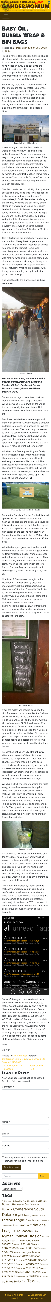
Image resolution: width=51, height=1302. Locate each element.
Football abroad (39, 1215)
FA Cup (16, 1215)
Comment (8, 1086)
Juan (15, 1225)
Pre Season (23, 1231)
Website (6, 1145)
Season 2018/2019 (27, 1268)
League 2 (25, 1225)
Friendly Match (33, 1220)
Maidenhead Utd (36, 1059)
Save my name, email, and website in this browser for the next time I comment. (26, 1159)
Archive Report (7, 1201)
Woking (37, 1282)
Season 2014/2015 (26, 1260)
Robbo (34, 1231)
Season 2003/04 (26, 1248)
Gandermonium (38, 1294)
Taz (30, 1281)
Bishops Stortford (19, 1201)
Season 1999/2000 (20, 1240)
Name (6, 1121)
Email (5, 1133)
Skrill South (35, 1276)
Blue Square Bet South (37, 1201)
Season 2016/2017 (27, 1264)
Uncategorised (19, 1055)
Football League (13, 1220)
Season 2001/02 (21, 1244)
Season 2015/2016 (11, 1062)
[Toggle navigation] (6, 16)
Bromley (20, 1205)
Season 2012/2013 (21, 1256)
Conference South (11, 1059)
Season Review (22, 1276)
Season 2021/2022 (26, 1272)
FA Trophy (26, 1215)
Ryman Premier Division (21, 1236)
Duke (8, 51)
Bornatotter (9, 1204)
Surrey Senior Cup (16, 1281)
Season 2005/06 (22, 1252)
